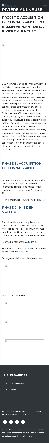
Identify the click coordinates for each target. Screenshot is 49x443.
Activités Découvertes (14, 383)
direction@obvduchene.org (21, 436)
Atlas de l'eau (11, 389)
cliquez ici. (41, 199)
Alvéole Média (22, 414)
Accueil (5, 4)
